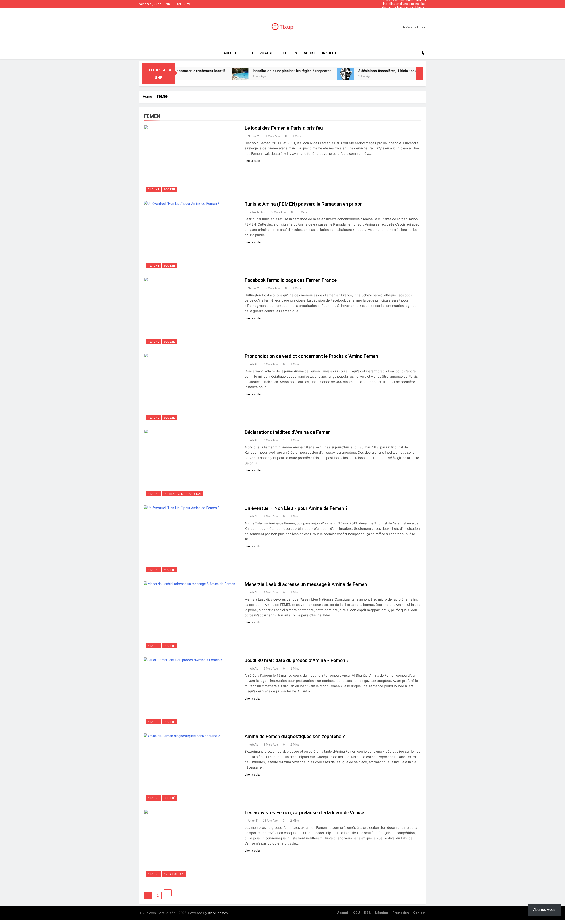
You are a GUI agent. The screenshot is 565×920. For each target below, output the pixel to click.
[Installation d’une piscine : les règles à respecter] (207, 74)
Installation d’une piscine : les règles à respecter (404, 4)
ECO (282, 53)
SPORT (309, 53)
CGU (356, 913)
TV (295, 53)
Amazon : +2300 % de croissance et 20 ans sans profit (402, 11)
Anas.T (253, 820)
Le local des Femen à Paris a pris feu (284, 128)
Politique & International (183, 493)
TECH (248, 53)
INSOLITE (329, 53)
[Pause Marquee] (419, 73)
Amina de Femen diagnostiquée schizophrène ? (295, 736)
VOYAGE (266, 53)
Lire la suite (253, 160)
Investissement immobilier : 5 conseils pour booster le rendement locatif (404, 14)
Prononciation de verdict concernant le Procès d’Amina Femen (311, 356)
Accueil (230, 53)
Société (169, 189)
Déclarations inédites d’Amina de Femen (288, 432)
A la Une (153, 189)
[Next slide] (423, 3)
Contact (419, 913)
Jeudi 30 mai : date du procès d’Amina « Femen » (297, 660)
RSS (367, 913)
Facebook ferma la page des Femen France (291, 280)
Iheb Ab (253, 364)
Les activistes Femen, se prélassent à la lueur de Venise (304, 812)
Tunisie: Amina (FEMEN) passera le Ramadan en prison (304, 204)
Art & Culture (174, 874)
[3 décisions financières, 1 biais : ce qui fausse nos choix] (312, 74)
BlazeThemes (218, 913)
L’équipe (381, 913)
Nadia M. (254, 136)
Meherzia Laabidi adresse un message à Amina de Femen (306, 584)
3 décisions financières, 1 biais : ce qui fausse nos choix (403, 7)
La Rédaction (257, 212)
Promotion (400, 913)
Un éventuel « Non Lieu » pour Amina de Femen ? (296, 508)
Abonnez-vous (544, 909)
